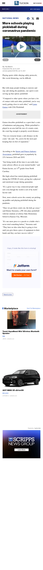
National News (11, 18)
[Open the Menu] (3, 3)
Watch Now (37, 3)
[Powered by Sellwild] (37, 428)
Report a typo (8, 294)
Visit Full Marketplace (33, 308)
